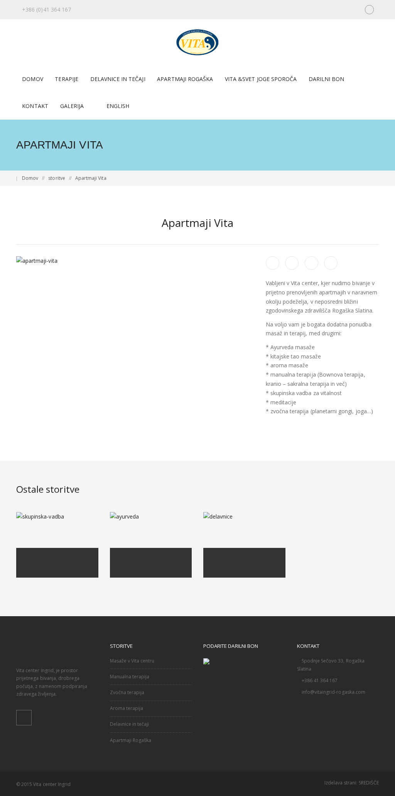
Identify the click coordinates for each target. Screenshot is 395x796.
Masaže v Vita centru (132, 660)
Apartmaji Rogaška (131, 740)
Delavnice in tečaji (129, 724)
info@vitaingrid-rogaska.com (333, 692)
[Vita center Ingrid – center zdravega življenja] (197, 42)
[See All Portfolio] (20, 223)
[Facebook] (369, 9)
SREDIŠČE (369, 782)
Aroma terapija (126, 708)
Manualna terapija (130, 676)
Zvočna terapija (127, 692)
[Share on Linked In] (331, 263)
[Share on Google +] (311, 263)
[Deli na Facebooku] (272, 263)
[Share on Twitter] (292, 263)
